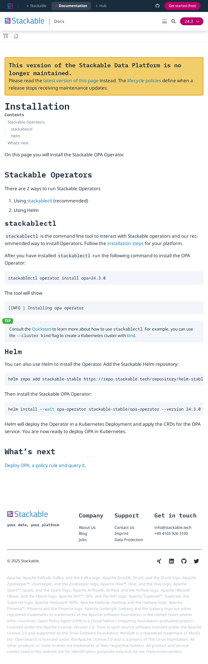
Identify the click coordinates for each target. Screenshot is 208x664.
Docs (59, 21)
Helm (15, 135)
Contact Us (124, 527)
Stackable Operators (26, 122)
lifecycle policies (144, 80)
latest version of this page (71, 80)
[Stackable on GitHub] (157, 6)
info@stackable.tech (172, 527)
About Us (87, 527)
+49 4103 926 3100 (171, 533)
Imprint (121, 533)
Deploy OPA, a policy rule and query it (45, 465)
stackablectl (21, 129)
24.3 (189, 21)
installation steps (125, 243)
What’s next (18, 142)
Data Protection (129, 539)
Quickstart (41, 329)
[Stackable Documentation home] (10, 6)
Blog (83, 533)
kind (131, 335)
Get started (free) (182, 5)
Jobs (83, 539)
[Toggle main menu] (166, 21)
